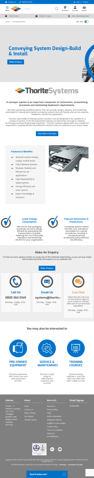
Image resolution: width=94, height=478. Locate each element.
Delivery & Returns (54, 420)
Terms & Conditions (55, 430)
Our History (28, 416)
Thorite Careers (30, 420)
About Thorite (29, 413)
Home (7, 22)
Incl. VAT (79, 21)
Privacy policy (74, 406)
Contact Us (28, 409)
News (26, 406)
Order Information (54, 416)
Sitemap (62, 465)
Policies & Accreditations (52, 435)
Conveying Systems (18, 22)
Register (86, 2)
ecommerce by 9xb (75, 465)
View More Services (47, 133)
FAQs (49, 413)
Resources (51, 406)
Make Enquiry (15, 61)
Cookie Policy (52, 426)
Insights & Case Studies (56, 423)
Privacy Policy (52, 409)
